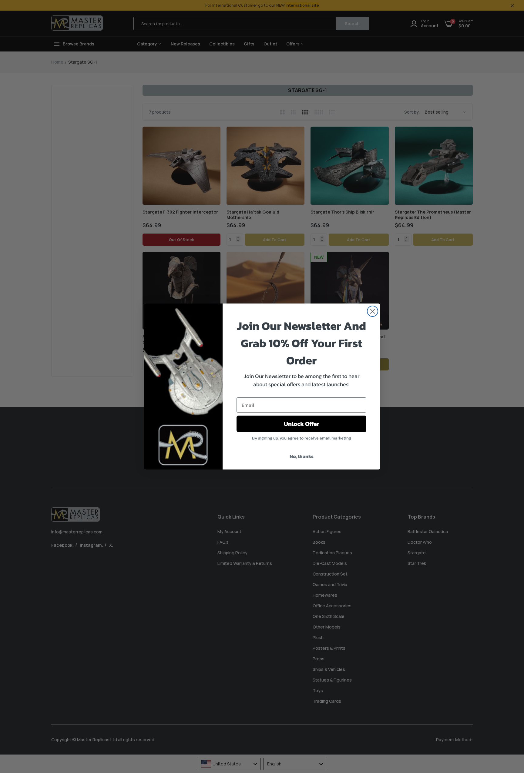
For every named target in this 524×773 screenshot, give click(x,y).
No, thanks (302, 456)
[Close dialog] (372, 311)
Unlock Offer (301, 423)
